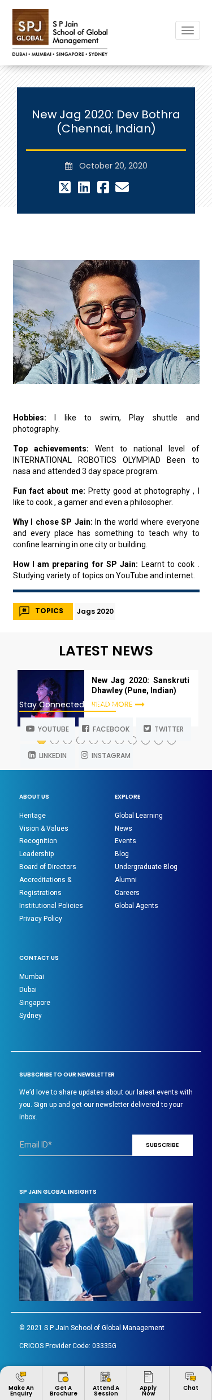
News (123, 828)
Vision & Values (43, 828)
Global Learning (139, 815)
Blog (122, 854)
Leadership (36, 854)
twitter (167, 729)
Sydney (30, 1016)
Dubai (28, 990)
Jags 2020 (95, 611)
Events (125, 841)
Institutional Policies (51, 906)
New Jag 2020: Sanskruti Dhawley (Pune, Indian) (140, 685)
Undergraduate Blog (146, 867)
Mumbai (31, 977)
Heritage (32, 815)
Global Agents (136, 906)
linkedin (51, 755)
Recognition (38, 841)
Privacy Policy (40, 919)
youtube (51, 729)
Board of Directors (47, 867)
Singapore (34, 1003)
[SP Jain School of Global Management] (59, 32)
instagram (109, 755)
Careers (127, 893)
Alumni (126, 880)
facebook (109, 729)
